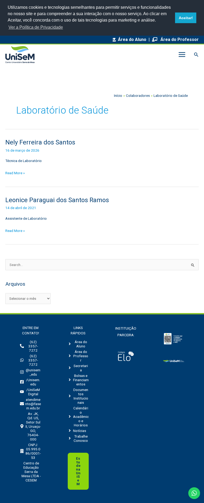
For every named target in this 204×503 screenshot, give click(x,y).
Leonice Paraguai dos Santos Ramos (57, 200)
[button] (196, 54)
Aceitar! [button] (186, 18)
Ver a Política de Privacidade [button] (35, 27)
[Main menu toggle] (182, 54)
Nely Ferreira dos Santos (40, 142)
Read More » (15, 173)
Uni (78, 471)
